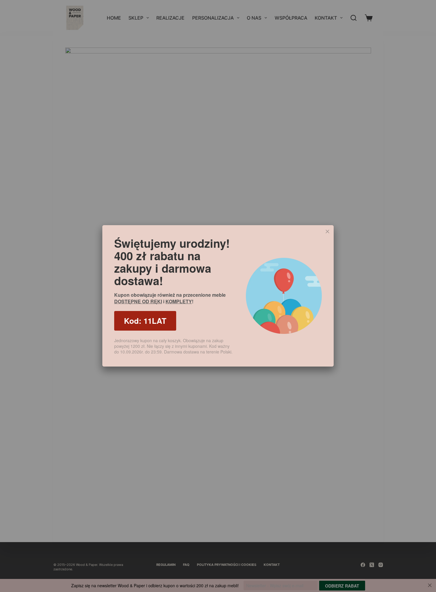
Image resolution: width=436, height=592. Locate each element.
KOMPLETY (179, 301)
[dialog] (218, 296)
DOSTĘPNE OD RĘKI (138, 301)
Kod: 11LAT (145, 320)
